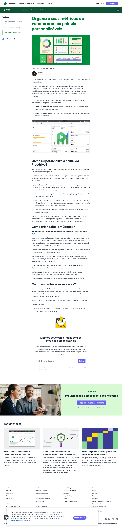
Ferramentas (40, 3)
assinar (69, 300)
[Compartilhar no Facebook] (3, 39)
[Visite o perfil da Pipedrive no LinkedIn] (117, 519)
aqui (37, 296)
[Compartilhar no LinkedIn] (7, 39)
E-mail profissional (47, 361)
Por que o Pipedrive (25, 3)
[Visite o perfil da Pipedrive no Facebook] (106, 519)
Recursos (12, 3)
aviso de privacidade (66, 367)
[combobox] (98, 3)
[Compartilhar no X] (11, 39)
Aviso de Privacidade (23, 520)
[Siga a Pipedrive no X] (113, 519)
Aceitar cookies (80, 517)
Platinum (35, 234)
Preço (50, 3)
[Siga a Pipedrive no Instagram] (109, 519)
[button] (6, 517)
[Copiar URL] (14, 39)
